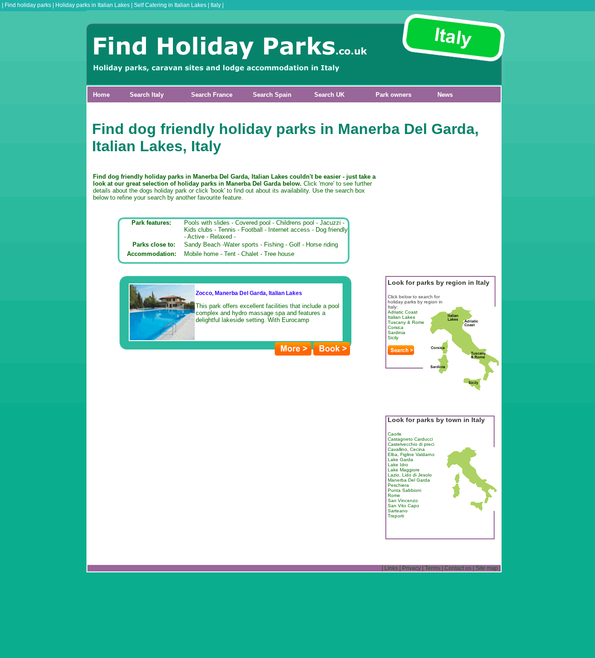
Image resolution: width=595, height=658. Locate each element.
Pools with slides (207, 222)
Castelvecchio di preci (411, 444)
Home (101, 94)
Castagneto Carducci (410, 439)
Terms (432, 568)
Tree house (279, 253)
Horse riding (322, 244)
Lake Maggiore (404, 469)
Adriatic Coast (402, 312)
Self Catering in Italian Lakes (170, 5)
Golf (294, 244)
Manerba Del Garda (409, 480)
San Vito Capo (403, 505)
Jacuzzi (330, 222)
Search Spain (272, 94)
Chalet (249, 253)
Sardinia (396, 332)
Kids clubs (198, 229)
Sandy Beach (202, 244)
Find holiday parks (28, 5)
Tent (230, 253)
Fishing (274, 244)
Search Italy (147, 94)
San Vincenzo (403, 500)
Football (252, 229)
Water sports (241, 244)
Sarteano (398, 510)
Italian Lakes (401, 317)
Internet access (289, 229)
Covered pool (253, 222)
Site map (487, 568)
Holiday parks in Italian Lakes (92, 5)
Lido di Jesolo (417, 474)
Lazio (393, 474)
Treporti (396, 515)
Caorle (395, 433)
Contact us (457, 568)
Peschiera (398, 485)
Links (391, 568)
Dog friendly (332, 229)
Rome (394, 495)
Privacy (411, 568)
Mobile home (201, 253)
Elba (392, 454)
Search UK (329, 94)
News (445, 94)
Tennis (227, 229)
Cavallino (397, 449)
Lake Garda (400, 459)
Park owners (393, 94)
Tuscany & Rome (406, 322)
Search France (211, 94)
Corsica (395, 327)
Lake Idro (398, 464)
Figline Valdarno (417, 454)
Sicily (393, 337)
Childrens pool (295, 222)
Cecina (417, 449)
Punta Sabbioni (404, 490)
